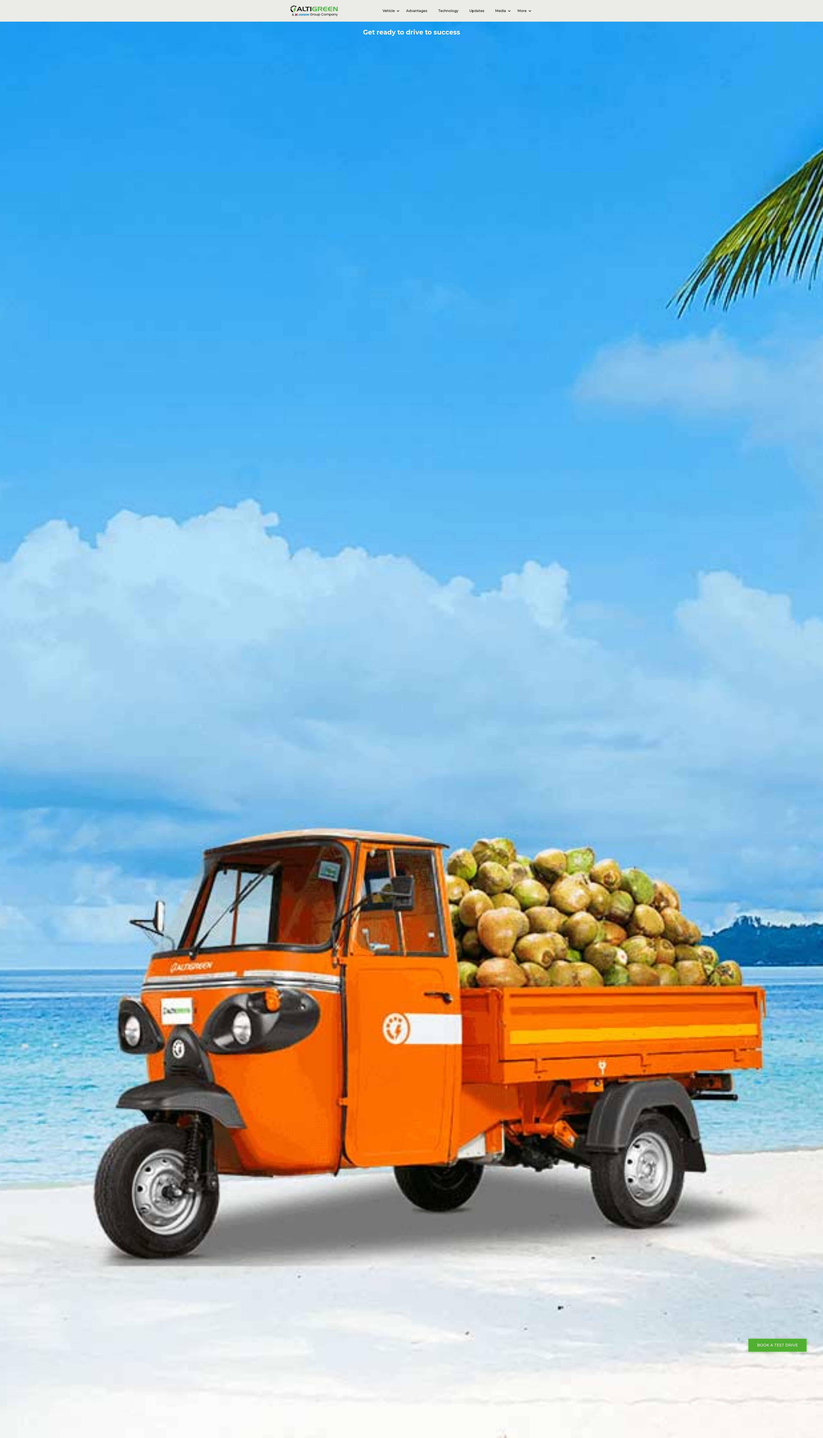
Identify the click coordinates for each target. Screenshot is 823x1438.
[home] (314, 10)
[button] (389, 11)
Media (500, 11)
